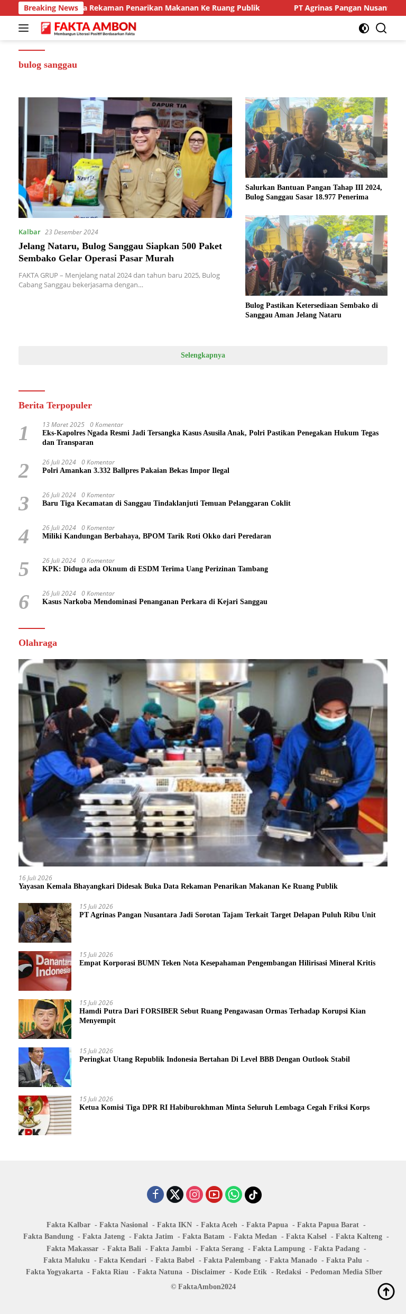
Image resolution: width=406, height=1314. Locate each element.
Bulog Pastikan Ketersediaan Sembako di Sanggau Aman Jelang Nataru (311, 310)
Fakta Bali (124, 1249)
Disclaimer (208, 1272)
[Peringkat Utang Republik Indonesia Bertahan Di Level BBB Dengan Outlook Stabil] (45, 1067)
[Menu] (26, 28)
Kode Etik (250, 1272)
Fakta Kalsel (306, 1236)
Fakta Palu (344, 1260)
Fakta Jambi (170, 1249)
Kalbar (30, 231)
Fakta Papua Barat (328, 1225)
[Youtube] (214, 1195)
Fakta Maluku (66, 1260)
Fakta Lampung (279, 1249)
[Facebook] (155, 1195)
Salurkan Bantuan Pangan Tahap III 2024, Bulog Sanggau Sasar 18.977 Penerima (313, 192)
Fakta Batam (203, 1236)
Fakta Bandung (48, 1236)
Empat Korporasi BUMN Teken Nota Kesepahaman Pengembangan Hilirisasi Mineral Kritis (227, 963)
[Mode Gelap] (364, 28)
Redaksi (288, 1272)
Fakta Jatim (153, 1236)
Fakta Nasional (123, 1225)
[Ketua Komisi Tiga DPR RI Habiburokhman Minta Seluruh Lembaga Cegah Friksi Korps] (45, 1115)
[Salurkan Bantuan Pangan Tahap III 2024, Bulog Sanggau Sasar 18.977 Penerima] (316, 137)
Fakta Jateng (103, 1236)
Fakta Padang (336, 1249)
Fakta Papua (267, 1225)
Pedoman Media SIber (346, 1272)
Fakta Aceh (219, 1225)
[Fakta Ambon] (87, 28)
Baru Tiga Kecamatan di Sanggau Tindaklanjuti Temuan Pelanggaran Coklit (166, 503)
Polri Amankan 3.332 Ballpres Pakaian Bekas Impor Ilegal (135, 470)
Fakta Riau (110, 1272)
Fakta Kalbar (68, 1225)
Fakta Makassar (72, 1249)
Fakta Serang (222, 1249)
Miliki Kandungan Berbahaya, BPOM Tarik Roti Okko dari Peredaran (156, 536)
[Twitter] (175, 1195)
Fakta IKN (174, 1225)
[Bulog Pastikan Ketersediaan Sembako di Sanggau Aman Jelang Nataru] (316, 255)
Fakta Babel (175, 1260)
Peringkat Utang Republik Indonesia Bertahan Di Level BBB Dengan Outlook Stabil (214, 1059)
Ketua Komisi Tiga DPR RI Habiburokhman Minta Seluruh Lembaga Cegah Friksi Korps (224, 1107)
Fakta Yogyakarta (54, 1272)
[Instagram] (194, 1195)
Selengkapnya (203, 355)
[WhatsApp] (233, 1195)
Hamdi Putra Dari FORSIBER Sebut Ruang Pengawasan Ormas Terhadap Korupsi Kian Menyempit (222, 1016)
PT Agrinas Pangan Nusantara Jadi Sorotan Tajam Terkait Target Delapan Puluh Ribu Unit (227, 915)
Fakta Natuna (159, 1272)
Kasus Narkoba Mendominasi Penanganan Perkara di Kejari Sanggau (154, 602)
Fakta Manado (293, 1260)
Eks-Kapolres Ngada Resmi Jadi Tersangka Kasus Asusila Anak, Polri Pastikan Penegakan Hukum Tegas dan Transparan (210, 437)
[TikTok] (253, 1195)
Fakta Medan (255, 1236)
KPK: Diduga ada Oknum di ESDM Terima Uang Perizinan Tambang (155, 569)
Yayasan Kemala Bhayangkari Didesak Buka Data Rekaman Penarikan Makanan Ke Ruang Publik (178, 886)
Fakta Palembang (232, 1260)
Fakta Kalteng (359, 1236)
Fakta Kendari (122, 1260)
